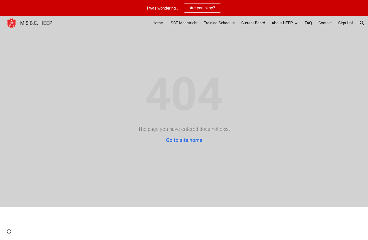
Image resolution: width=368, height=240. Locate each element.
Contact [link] (325, 23)
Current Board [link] (253, 23)
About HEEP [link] (282, 23)
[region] (184, 8)
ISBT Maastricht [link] (183, 23)
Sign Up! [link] (345, 23)
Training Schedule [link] (219, 23)
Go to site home (184, 140)
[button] (362, 23)
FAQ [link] (308, 23)
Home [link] (157, 23)
